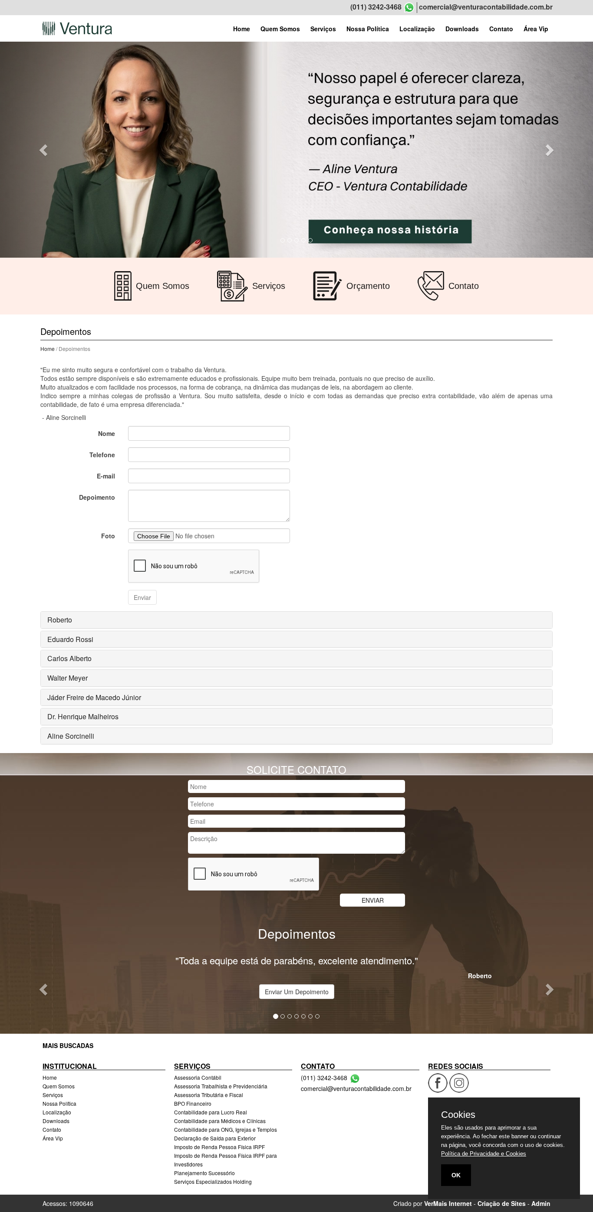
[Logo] (77, 28)
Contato (501, 28)
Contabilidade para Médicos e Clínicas (220, 1120)
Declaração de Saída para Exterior (215, 1138)
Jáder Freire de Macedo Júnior (94, 697)
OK (456, 1175)
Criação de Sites (502, 1203)
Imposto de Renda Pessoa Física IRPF (219, 1146)
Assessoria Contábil (197, 1077)
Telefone (102, 454)
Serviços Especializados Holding (213, 1181)
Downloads (462, 28)
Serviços (323, 28)
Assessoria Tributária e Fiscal (208, 1094)
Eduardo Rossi (70, 639)
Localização (417, 28)
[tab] (296, 620)
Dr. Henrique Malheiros (83, 716)
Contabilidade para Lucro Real (210, 1112)
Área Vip (536, 28)
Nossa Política (367, 28)
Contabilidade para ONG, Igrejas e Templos (225, 1129)
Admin (540, 1203)
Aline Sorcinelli (70, 736)
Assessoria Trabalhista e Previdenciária (220, 1086)
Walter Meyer (67, 678)
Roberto (59, 620)
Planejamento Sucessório (204, 1172)
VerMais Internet (448, 1203)
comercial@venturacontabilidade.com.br (486, 7)
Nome (106, 433)
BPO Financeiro (192, 1103)
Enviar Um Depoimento (297, 991)
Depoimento (97, 497)
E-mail (106, 476)
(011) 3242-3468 (376, 7)
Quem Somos (280, 28)
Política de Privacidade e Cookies (483, 1153)
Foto (108, 535)
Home (241, 28)
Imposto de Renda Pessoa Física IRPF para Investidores (225, 1160)
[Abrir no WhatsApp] (409, 7)
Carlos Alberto (69, 658)
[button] (44, 150)
